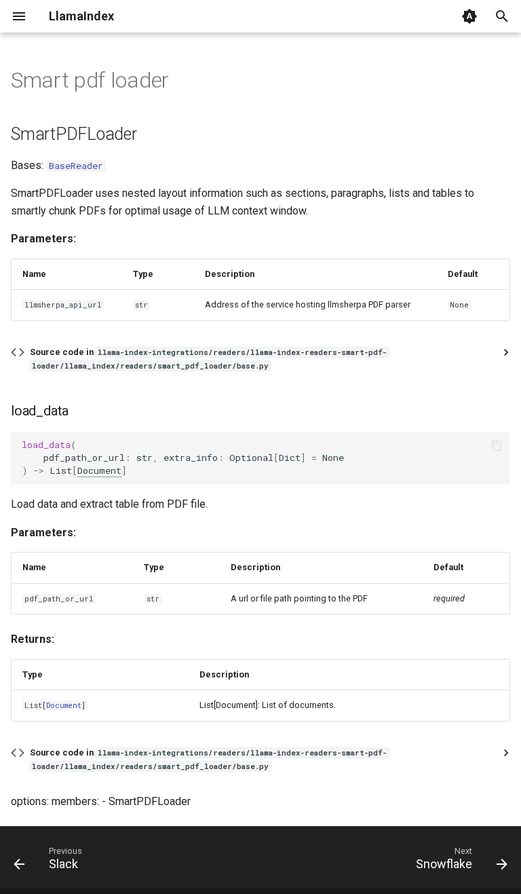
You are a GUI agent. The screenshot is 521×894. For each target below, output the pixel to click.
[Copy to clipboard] (496, 445)
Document (99, 470)
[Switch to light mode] (469, 16)
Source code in (208, 359)
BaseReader (76, 166)
